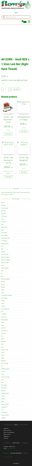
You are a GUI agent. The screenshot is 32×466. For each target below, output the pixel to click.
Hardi (2, 311)
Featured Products (5, 415)
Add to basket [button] (8, 134)
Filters (2, 224)
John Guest (3, 333)
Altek (2, 249)
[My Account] (19, 22)
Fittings (2, 401)
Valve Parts (3, 205)
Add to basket (16, 89)
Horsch (2, 322)
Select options (24, 131)
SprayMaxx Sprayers (5, 369)
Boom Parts (3, 211)
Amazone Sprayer (4, 254)
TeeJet (2, 374)
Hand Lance (3, 213)
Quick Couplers (4, 235)
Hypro (2, 325)
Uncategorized (4, 407)
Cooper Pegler (4, 298)
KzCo (2, 336)
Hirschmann (3, 328)
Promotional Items (5, 393)
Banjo (2, 276)
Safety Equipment (5, 243)
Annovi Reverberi (5, 268)
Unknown (3, 399)
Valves (2, 230)
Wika (2, 382)
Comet (2, 292)
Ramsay (2, 358)
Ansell (2, 265)
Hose (2, 409)
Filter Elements (4, 227)
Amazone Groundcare (5, 260)
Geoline (3, 306)
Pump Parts (3, 221)
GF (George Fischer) (5, 309)
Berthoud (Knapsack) (5, 279)
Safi (2, 366)
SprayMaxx (3, 418)
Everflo (2, 303)
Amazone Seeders (5, 262)
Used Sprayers (4, 412)
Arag (2, 271)
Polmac (2, 352)
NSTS (2, 344)
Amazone (3, 251)
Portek (2, 355)
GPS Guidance (4, 241)
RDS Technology (4, 363)
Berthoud (3, 281)
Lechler (2, 339)
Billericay (3, 287)
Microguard (3, 341)
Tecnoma (3, 371)
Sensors (3, 396)
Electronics (3, 390)
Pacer (2, 347)
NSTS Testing (3, 216)
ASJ (2, 273)
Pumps (2, 219)
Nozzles (2, 202)
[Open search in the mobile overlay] (16, 17)
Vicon (2, 379)
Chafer (2, 290)
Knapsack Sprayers (5, 404)
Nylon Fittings (4, 385)
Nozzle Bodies (4, 232)
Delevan (3, 301)
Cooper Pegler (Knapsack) (6, 295)
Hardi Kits (4, 314)
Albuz (2, 246)
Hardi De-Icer (4, 317)
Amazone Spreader (5, 257)
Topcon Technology (5, 377)
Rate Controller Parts (5, 238)
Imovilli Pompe (4, 330)
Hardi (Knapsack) (4, 319)
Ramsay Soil (3, 360)
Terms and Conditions (8, 457)
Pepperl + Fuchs (4, 349)
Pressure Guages (4, 208)
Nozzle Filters (4, 388)
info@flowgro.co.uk (11, 448)
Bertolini (3, 284)
